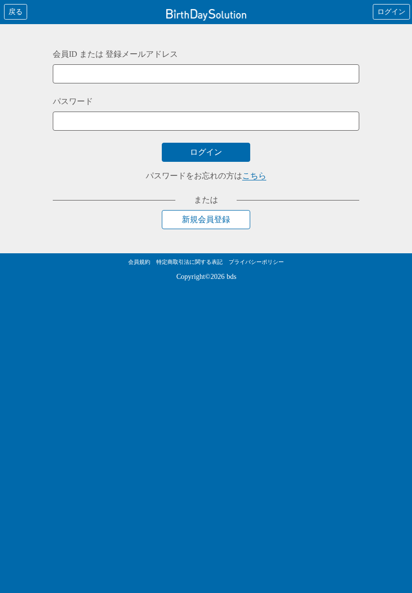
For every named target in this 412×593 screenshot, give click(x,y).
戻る (16, 12)
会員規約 (139, 262)
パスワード (73, 101)
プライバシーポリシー (256, 262)
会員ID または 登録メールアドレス (115, 54)
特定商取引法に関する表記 (189, 262)
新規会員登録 (206, 219)
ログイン (391, 12)
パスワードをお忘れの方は (206, 175)
